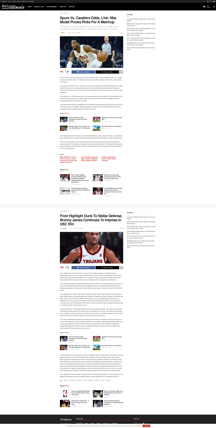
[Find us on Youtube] (214, 1)
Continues (72, 380)
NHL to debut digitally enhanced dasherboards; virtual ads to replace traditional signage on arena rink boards (80, 178)
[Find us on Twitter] (211, 1)
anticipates (63, 303)
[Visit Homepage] (13, 6)
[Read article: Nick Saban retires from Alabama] (96, 128)
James (103, 380)
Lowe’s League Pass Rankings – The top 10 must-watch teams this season (80, 393)
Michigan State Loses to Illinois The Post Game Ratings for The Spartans (79, 127)
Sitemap (19, 1)
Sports (69, 13)
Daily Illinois (4, 1)
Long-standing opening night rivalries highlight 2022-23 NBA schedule (89, 159)
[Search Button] (214, 7)
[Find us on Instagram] (209, 1)
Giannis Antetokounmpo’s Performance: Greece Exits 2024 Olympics (78, 119)
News (29, 6)
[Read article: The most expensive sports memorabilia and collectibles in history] (65, 191)
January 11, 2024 (106, 128)
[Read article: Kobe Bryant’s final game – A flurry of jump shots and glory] (65, 403)
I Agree (146, 426)
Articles (72, 6)
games (88, 328)
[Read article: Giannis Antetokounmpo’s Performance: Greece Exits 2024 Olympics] (64, 119)
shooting (109, 288)
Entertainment (52, 6)
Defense (79, 380)
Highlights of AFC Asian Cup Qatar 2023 (112, 118)
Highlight (90, 380)
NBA (85, 96)
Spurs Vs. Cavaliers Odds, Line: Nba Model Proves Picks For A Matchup (113, 393)
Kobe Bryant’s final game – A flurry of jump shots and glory (80, 402)
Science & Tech (39, 6)
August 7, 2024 (73, 123)
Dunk (84, 380)
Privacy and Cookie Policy (134, 426)
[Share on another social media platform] (121, 72)
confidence (113, 368)
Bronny (66, 380)
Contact (14, 1)
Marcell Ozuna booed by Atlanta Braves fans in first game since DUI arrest (112, 176)
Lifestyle (63, 6)
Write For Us (24, 1)
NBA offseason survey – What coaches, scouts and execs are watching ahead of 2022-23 (68, 159)
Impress (97, 380)
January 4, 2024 (109, 195)
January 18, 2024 (106, 121)
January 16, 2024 (74, 130)
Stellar (108, 380)
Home (61, 13)
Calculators (31, 1)
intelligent (80, 313)
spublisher (64, 228)
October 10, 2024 (76, 397)
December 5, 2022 (76, 184)
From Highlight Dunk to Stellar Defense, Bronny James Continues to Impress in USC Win (113, 190)
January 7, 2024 (71, 32)
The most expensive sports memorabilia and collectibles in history (80, 190)
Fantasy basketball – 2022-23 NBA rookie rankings (109, 159)
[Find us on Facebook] (207, 1)
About (9, 1)
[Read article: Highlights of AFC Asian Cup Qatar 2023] (96, 119)
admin (63, 32)
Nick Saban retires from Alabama (111, 126)
